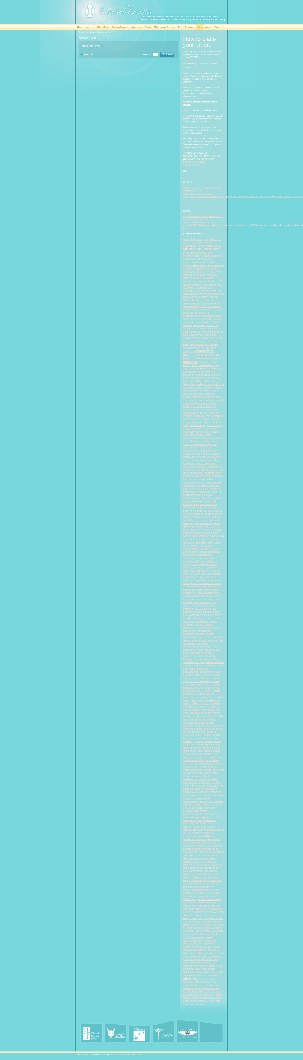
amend (213, 428)
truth (193, 554)
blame (186, 615)
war (197, 567)
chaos (186, 296)
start (194, 529)
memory (204, 763)
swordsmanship (200, 536)
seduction (188, 918)
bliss (219, 284)
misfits (201, 450)
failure (207, 381)
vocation (187, 943)
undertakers (189, 558)
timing (186, 953)
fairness (215, 687)
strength (187, 532)
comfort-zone (190, 303)
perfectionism (190, 798)
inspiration (208, 735)
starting (187, 457)
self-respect (215, 239)
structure (197, 532)
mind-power (210, 444)
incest (210, 722)
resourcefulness (204, 494)
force (199, 390)
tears (186, 883)
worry (207, 908)
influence (188, 728)
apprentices (189, 265)
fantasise (216, 381)
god (210, 956)
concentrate (216, 640)
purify (186, 1000)
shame (187, 517)
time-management (201, 962)
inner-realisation (191, 731)
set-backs (209, 510)
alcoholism (189, 262)
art (196, 268)
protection (203, 482)
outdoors (188, 791)
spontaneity (200, 874)
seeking (195, 845)
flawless (217, 387)
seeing (186, 845)
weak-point (189, 877)
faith (185, 687)
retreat (209, 498)
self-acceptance (209, 845)
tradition (192, 886)
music (206, 453)
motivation (196, 453)
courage (198, 649)
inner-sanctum (209, 731)
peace (190, 472)
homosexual (209, 284)
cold (218, 1000)
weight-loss (199, 466)
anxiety (210, 596)
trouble (187, 554)
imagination (189, 940)
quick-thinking (212, 485)
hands (193, 403)
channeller (218, 293)
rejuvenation (199, 826)
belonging (196, 611)
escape (206, 374)
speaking (188, 523)
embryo (187, 365)
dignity (201, 328)
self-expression (191, 855)
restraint (198, 510)
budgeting (188, 290)
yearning (195, 968)
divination (215, 991)
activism (187, 259)
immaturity (206, 716)
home (216, 706)
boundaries (201, 287)
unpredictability (191, 561)
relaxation (188, 829)
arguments (208, 384)
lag (184, 472)
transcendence (205, 886)
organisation (211, 788)
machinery (217, 425)
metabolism (189, 444)
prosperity (188, 817)
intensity (187, 949)
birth (221, 281)
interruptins (189, 419)
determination (190, 245)
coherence (195, 300)
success (212, 877)
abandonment (200, 583)
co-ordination (204, 315)
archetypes (189, 252)
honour (196, 709)
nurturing (188, 785)
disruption (188, 331)
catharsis (188, 624)
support (187, 536)
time (185, 886)
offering (209, 785)
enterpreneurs (191, 371)
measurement (203, 434)
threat (186, 545)
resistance (208, 833)
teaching (202, 539)
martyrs (215, 431)
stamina (187, 529)
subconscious (190, 965)
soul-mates (189, 870)
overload (214, 412)
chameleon (189, 627)
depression (199, 325)
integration (189, 447)
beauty (187, 611)
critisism (208, 649)
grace (216, 400)
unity (211, 558)
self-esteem (217, 851)
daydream (188, 322)
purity (193, 820)
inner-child (217, 728)
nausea (208, 924)
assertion (188, 602)
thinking (217, 542)
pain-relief (211, 466)
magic (186, 428)
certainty (208, 624)
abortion (219, 384)
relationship (204, 491)
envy (202, 371)
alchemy (209, 259)
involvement (214, 306)
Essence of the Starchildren (139, 1034)
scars (207, 991)
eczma (201, 1004)
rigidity (194, 501)
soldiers (199, 520)
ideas (216, 409)
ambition (208, 592)
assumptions (203, 271)
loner (186, 930)
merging (202, 766)
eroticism (197, 374)
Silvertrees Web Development (129, 1054)
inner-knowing (202, 934)
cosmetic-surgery (192, 319)
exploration (215, 684)
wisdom (191, 908)
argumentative (216, 265)
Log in (88, 1054)
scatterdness (200, 842)
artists (214, 268)
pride (196, 810)
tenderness (195, 883)
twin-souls (206, 893)
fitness (208, 387)
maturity (195, 763)
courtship (207, 319)
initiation (198, 728)
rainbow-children (201, 972)
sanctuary (211, 504)
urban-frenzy (190, 899)
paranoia (188, 795)
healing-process (192, 406)
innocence (189, 735)
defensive (207, 659)
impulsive (188, 722)
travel (218, 551)
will (184, 908)
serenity (199, 937)
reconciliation (202, 823)
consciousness (191, 646)
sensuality (208, 953)
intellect (218, 735)
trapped (210, 551)
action (198, 255)
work (185, 573)
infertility (204, 412)
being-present (202, 927)
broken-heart (212, 618)
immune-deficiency (193, 719)
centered (198, 624)
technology (189, 542)
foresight (216, 690)
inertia (186, 412)
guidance (196, 703)
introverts (201, 419)
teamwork (213, 539)
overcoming (199, 791)
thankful (215, 883)
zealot (200, 577)
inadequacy (200, 722)
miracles (212, 766)
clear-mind (188, 915)
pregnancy (209, 807)
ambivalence (211, 262)
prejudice (188, 810)
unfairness (202, 558)
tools (203, 545)
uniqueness (189, 946)
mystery (200, 460)
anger (216, 592)
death (198, 322)
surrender (200, 880)
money (187, 763)
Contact (208, 27)
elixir (217, 358)
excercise (188, 378)
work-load (194, 930)
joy (194, 741)
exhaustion (189, 684)
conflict (204, 306)
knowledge (215, 744)
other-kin (190, 978)
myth (204, 956)
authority (200, 605)
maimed (203, 757)
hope (203, 709)
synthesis (211, 880)
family (199, 384)
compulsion (203, 640)
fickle (186, 690)
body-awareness (203, 921)
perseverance (190, 801)
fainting (217, 921)
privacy (204, 810)
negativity (200, 779)
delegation (215, 322)
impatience (210, 719)
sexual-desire (204, 513)
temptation (201, 542)
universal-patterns (208, 896)
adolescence (214, 586)
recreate (214, 823)
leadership (197, 422)
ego (212, 338)
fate (185, 1004)
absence (200, 915)
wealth (198, 570)
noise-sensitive (212, 975)
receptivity (188, 823)
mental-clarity (190, 766)
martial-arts (204, 431)
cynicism (199, 652)
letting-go (188, 750)
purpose (200, 485)
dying (193, 334)
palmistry (193, 994)
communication (205, 633)
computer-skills (191, 306)
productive (217, 918)
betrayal (214, 274)
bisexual (197, 284)
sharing (205, 861)
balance (203, 608)
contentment (190, 315)
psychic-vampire (210, 985)
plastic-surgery (191, 475)
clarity (186, 277)
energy (187, 344)
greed (194, 700)
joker (185, 479)
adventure (217, 930)
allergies (206, 242)
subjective (216, 927)
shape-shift (196, 1000)
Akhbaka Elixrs (102, 27)
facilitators (197, 381)
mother (196, 772)
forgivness (208, 390)
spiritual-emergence (206, 870)
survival (205, 274)
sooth (217, 867)
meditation (216, 438)
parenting (188, 469)
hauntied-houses (210, 988)
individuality (217, 725)
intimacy (187, 738)
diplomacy (211, 328)
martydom (198, 760)
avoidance (211, 605)
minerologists (190, 450)
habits (186, 403)
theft (210, 542)
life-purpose (213, 750)
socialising (188, 520)
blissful (194, 615)
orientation (218, 924)
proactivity (207, 479)
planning (194, 804)
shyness (198, 864)
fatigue (186, 384)
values (194, 564)
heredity (187, 583)
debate (205, 322)
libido (207, 422)
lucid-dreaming (198, 425)
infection (194, 412)
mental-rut (204, 441)
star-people (217, 972)
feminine (206, 255)
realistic (187, 997)
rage (185, 488)
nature (208, 776)
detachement (190, 328)
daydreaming (201, 656)
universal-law (190, 896)
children (209, 627)
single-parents (209, 517)
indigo (204, 968)
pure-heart (215, 482)
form (216, 390)
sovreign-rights (212, 520)
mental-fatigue (191, 441)
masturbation (212, 760)
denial (216, 659)
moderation (202, 769)
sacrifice (187, 504)
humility (198, 409)
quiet (199, 820)
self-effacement (202, 851)
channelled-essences (206, 959)
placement (189, 927)
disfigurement (201, 668)
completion (210, 577)
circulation (188, 287)
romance (202, 839)
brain (210, 287)
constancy (188, 312)
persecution (215, 472)
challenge (197, 293)
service (187, 861)
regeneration (190, 491)
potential (219, 469)
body (201, 615)
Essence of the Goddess (115, 1033)
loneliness (213, 754)
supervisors (201, 580)
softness (209, 867)
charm (193, 296)
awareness (213, 507)
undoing (217, 893)
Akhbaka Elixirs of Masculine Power (91, 1033)
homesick (188, 409)
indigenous (214, 580)
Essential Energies (118, 12)
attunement (189, 605)
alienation (215, 589)
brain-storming (206, 393)
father (207, 687)
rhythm (187, 501)
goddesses (195, 956)
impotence (212, 949)
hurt (218, 709)
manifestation (216, 757)
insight (198, 735)
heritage (211, 406)
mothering (205, 772)
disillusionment (191, 671)
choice (218, 627)
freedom (187, 694)
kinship (205, 744)
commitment (189, 633)
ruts (214, 501)
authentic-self (211, 912)
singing (207, 864)
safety (196, 504)
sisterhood (217, 864)
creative (217, 319)
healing (209, 245)
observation (189, 460)
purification (189, 485)
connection (196, 953)
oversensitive (214, 791)
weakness (188, 570)
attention (211, 602)
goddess (190, 361)
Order (199, 27)
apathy (218, 596)
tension (206, 883)
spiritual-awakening (204, 523)
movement (199, 776)
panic (220, 466)
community (189, 637)
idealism (187, 716)
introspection (212, 738)
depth (196, 949)
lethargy (216, 747)
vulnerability (209, 902)
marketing (208, 943)
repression (218, 829)
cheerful (200, 627)
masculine (217, 255)
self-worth (197, 858)
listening (197, 754)
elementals (206, 978)
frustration (198, 694)
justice (216, 741)
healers (212, 403)
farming (207, 918)
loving (186, 425)
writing (192, 577)
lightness (188, 754)
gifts (221, 697)
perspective (205, 801)
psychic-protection (193, 991)
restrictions (189, 498)
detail (221, 662)
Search (218, 27)
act (200, 428)
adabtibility (198, 259)
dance (212, 915)
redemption (202, 488)
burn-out (198, 621)
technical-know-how (209, 303)
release (198, 829)
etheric (186, 681)
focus (202, 245)
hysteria (216, 712)
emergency (189, 341)
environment (211, 344)
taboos (187, 539)
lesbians (206, 747)
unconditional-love (193, 912)
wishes (199, 908)
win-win (206, 570)
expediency (200, 378)
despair (194, 662)
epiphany (210, 371)
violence (203, 564)
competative (189, 975)
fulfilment (209, 694)
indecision (188, 725)
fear (193, 384)
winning (217, 997)
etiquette (215, 374)
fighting (200, 387)
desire (186, 662)
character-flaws (206, 296)
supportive (189, 880)
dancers (209, 652)
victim (201, 899)
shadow (195, 861)
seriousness (210, 858)
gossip (186, 700)
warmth (187, 905)
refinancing (215, 488)
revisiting (218, 498)
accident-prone (191, 586)
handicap (207, 703)
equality (187, 374)
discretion (188, 668)
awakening (216, 908)
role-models (205, 501)
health (186, 706)
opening (218, 785)
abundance (214, 583)
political (187, 807)
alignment (197, 239)
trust (185, 893)
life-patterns (200, 469)
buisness (188, 621)
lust (209, 425)
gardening (188, 697)
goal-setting (205, 400)
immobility (217, 716)
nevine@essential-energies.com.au (194, 163)
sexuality (188, 284)
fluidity (192, 390)
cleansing (188, 630)
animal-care (198, 596)
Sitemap (80, 1054)
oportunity (188, 788)
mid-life (200, 444)
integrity (199, 447)
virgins (194, 902)
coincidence (208, 300)
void (200, 902)
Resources (189, 27)
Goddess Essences (120, 27)
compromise (190, 640)
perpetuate (204, 798)
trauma (203, 889)
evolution (196, 681)
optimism (199, 788)
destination (214, 946)
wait (192, 567)
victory (186, 902)
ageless (209, 937)
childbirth (207, 611)
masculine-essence (198, 357)
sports (211, 874)
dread (214, 331)
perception (218, 795)
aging (206, 589)
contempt (205, 646)
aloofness (197, 592)
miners (207, 447)
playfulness (205, 804)
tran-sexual (199, 551)
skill (219, 517)
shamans (217, 513)
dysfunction (203, 334)
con (211, 637)
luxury (186, 757)
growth (186, 703)
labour (216, 611)
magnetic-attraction (202, 997)
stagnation (213, 526)
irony (209, 419)
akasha (215, 934)
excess (205, 681)
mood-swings (216, 769)
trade (209, 545)
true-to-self (213, 889)
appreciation (203, 599)
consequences (215, 309)
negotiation (212, 779)
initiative (207, 728)
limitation (215, 422)
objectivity (216, 457)
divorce (200, 940)
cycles (190, 652)
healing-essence (208, 354)
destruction (212, 325)
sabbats (187, 985)
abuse (199, 252)
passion (197, 795)
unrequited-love (208, 561)
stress (218, 874)
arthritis (196, 985)
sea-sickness (199, 507)
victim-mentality (212, 899)
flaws (186, 390)
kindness (195, 744)
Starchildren (136, 27)
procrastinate (190, 482)
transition (214, 548)
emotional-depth (201, 365)
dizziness (188, 921)
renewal (207, 829)
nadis (197, 988)
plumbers (203, 548)
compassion (202, 637)
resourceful (189, 836)
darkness (188, 656)
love (206, 239)
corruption (217, 315)
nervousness (190, 782)
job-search (194, 573)
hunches (207, 409)
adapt (203, 586)
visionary (213, 564)
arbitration (201, 265)
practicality (197, 807)
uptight (186, 564)
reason (212, 820)
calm (205, 621)
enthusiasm (197, 344)
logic (205, 754)
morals (186, 453)
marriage (188, 760)
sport (204, 526)
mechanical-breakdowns (196, 438)
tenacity (187, 665)
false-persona (195, 687)
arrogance (188, 268)
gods (186, 956)
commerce (206, 930)
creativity (197, 242)
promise (204, 814)
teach (219, 880)
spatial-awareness (193, 924)
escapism (214, 678)
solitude (187, 592)
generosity (200, 697)
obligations (189, 937)
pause (210, 469)
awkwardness (190, 608)
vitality (186, 567)
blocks (218, 510)
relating (211, 826)
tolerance (195, 545)
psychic (198, 817)
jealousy (187, 659)
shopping (188, 864)
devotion (197, 943)
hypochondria (203, 712)
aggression (196, 589)
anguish (187, 596)
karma (186, 744)
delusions (188, 988)
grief (200, 700)
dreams (206, 331)
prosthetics (204, 268)
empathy (201, 341)
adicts (205, 428)
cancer (187, 962)
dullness (198, 675)
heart (204, 406)
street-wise (216, 529)
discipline (204, 665)
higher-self (207, 706)
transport (188, 551)
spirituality (188, 874)
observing (188, 510)
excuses (214, 681)
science (187, 507)
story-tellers (203, 529)
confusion (188, 309)
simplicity (196, 517)
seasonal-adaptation (194, 982)
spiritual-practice (192, 526)
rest (213, 836)
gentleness (213, 697)
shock (212, 861)
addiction (208, 252)
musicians (215, 453)
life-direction (200, 750)
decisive (197, 659)
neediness (189, 779)
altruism (199, 262)
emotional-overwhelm (195, 368)
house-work (208, 1000)
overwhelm (189, 415)
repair (191, 494)
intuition (187, 242)
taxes (194, 539)
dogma (198, 331)
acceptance (189, 387)
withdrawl (216, 570)
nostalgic (215, 782)
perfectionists (201, 472)
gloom (195, 400)
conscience (200, 309)
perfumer (219, 953)
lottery (202, 949)
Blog (180, 27)
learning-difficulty (192, 747)
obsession (199, 785)
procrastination (191, 814)
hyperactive (189, 712)
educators (211, 362)
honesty (187, 709)
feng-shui (211, 982)
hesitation (195, 706)
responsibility (203, 836)
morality (187, 772)
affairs (186, 589)
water (195, 905)
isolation (187, 741)
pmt (198, 741)
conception (189, 643)
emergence (189, 678)
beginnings (201, 877)
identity (196, 716)
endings (214, 365)
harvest (216, 703)
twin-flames (194, 893)
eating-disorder (212, 675)
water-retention (207, 567)
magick (194, 428)
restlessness (190, 839)
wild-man (216, 905)
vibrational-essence (201, 249)
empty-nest (202, 678)
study (206, 532)
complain (218, 637)
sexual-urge (189, 513)
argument (215, 599)
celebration (211, 290)
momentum (211, 450)
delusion (187, 325)
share (200, 975)
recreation (210, 940)
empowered (212, 341)
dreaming (188, 675)
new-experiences (201, 457)
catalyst (213, 621)
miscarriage (189, 769)
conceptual (196, 277)
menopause (216, 763)
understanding (204, 554)
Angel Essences (168, 27)
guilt (222, 400)
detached (212, 662)
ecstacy (201, 362)
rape (205, 820)
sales (203, 504)
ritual (217, 523)
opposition (201, 463)
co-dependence (203, 630)
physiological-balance (206, 281)
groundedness (211, 700)
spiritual (218, 245)
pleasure (217, 804)
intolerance (199, 738)
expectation (202, 684)
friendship (188, 347)
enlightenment (215, 368)
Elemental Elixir (151, 27)
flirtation (207, 690)
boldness (209, 615)
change (207, 293)
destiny (203, 662)
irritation (213, 656)
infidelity (187, 381)
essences (199, 347)
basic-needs (205, 396)
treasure (192, 1004)
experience (213, 378)
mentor (214, 441)
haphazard (189, 463)
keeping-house (207, 965)
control (214, 646)
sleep (186, 867)
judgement (206, 741)
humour (211, 709)
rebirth (192, 488)
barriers (212, 608)
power (219, 475)
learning (187, 239)
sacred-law (214, 839)
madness (198, 918)
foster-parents (190, 393)
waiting (212, 475)
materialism (189, 434)
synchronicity (217, 536)
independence (203, 725)
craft (221, 912)
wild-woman (204, 905)
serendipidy (212, 460)
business (200, 290)
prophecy (214, 814)
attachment (200, 602)
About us (89, 27)
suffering (214, 532)
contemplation (202, 312)
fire (191, 690)
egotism (219, 338)
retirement (188, 580)
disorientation (207, 671)
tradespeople (190, 548)
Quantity (147, 54)
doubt (218, 671)
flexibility (197, 690)
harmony (202, 403)
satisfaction (188, 842)
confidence (202, 643)
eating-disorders (200, 338)
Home (80, 27)
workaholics (207, 573)
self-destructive (205, 848)
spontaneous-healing (210, 994)
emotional (201, 946)
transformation (191, 889)
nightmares (204, 782)
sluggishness (197, 867)
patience (207, 795)
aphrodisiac (189, 599)
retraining (200, 498)
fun (206, 915)
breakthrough (196, 618)
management (190, 431)
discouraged (216, 665)
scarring (194, 757)
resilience (197, 833)
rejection (187, 826)
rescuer (187, 833)
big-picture (189, 934)
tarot (185, 994)
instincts (218, 415)
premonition (195, 479)
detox (195, 665)
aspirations (189, 271)
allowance (188, 255)
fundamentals (190, 396)
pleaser (204, 475)
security (212, 842)
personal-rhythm (205, 415)
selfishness (206, 855)
